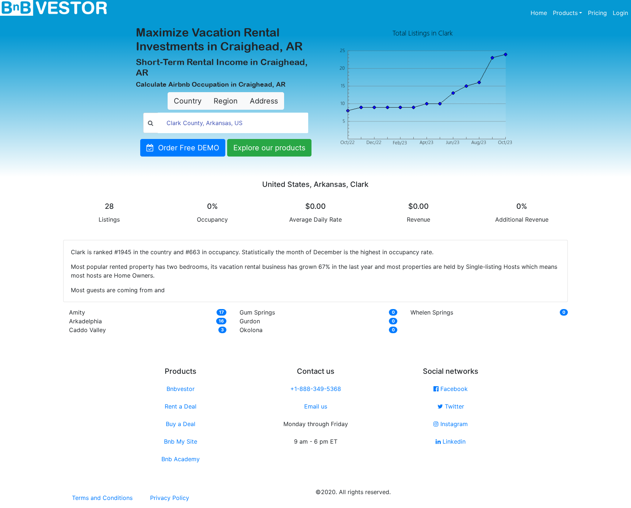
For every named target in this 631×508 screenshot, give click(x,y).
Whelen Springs (431, 312)
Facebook (453, 388)
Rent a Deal (180, 406)
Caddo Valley (87, 330)
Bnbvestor (181, 388)
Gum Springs (257, 312)
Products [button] (565, 12)
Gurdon (250, 321)
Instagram (453, 424)
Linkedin (453, 441)
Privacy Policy (169, 497)
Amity (77, 312)
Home (540, 12)
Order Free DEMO (186, 147)
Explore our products (269, 147)
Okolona (251, 330)
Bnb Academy (180, 459)
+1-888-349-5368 (315, 388)
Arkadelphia (85, 321)
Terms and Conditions (102, 497)
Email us (315, 406)
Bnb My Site (180, 441)
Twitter (453, 406)
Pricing (597, 12)
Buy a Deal (180, 424)
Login (620, 12)
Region (226, 101)
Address (264, 101)
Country (188, 101)
